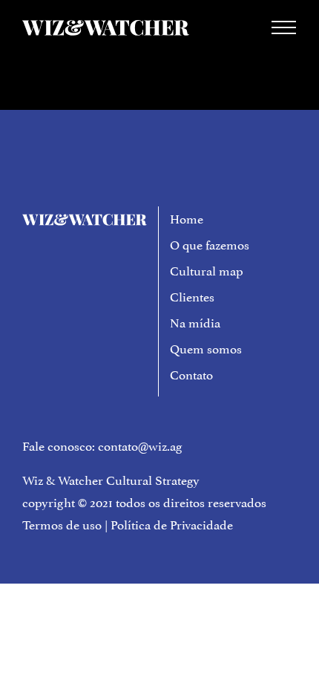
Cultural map (206, 269)
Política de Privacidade (172, 523)
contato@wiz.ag (140, 444)
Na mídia (195, 321)
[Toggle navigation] (284, 27)
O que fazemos (209, 243)
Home (186, 217)
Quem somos (206, 347)
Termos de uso (62, 523)
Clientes (192, 295)
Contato (191, 373)
